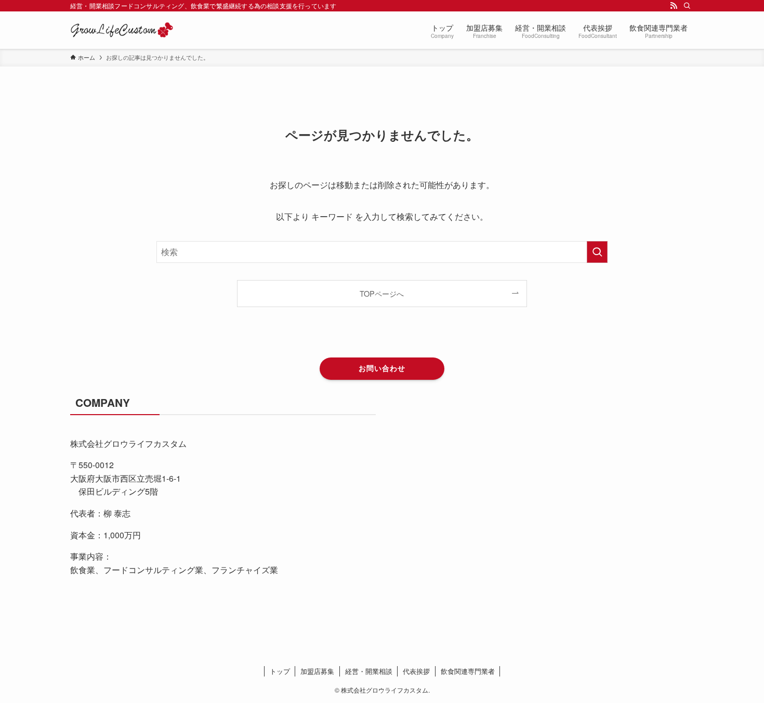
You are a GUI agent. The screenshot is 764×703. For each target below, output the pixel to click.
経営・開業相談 (368, 671)
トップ (280, 671)
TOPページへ (382, 293)
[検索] (687, 5)
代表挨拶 (416, 671)
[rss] (673, 5)
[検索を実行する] (597, 252)
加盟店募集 (317, 671)
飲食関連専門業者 (468, 671)
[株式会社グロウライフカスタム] (122, 30)
